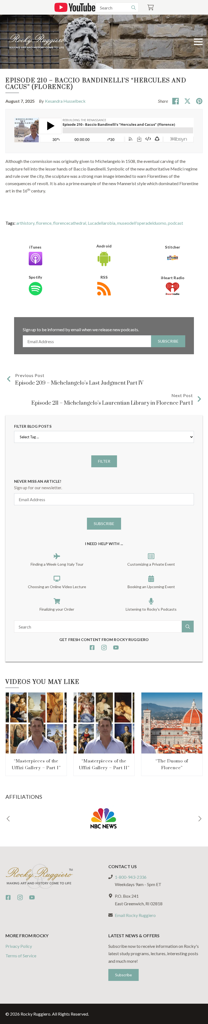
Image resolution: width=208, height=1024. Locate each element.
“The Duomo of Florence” (171, 764)
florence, (44, 223)
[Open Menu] (198, 41)
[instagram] (104, 647)
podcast (175, 223)
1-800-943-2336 (131, 877)
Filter (104, 461)
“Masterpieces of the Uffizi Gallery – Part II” (104, 764)
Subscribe (168, 341)
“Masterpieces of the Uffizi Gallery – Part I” (36, 764)
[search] (133, 7)
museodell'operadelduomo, (142, 223)
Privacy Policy (18, 946)
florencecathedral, (70, 223)
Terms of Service (20, 955)
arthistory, (26, 223)
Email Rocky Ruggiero (135, 915)
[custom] (92, 647)
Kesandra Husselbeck (65, 101)
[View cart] (150, 7)
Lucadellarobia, (102, 223)
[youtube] (116, 647)
